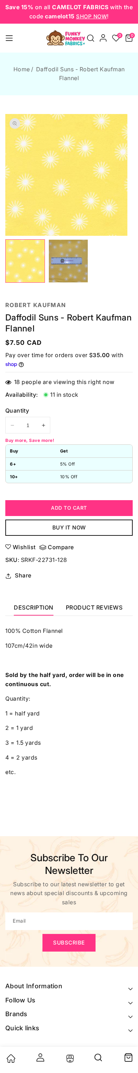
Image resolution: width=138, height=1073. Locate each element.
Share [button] (23, 575)
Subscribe (69, 942)
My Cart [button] (128, 1057)
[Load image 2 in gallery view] (68, 261)
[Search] (98, 1060)
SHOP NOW (91, 16)
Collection (69, 1058)
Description (33, 607)
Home (21, 69)
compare (61, 547)
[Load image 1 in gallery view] (25, 261)
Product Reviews (94, 607)
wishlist (24, 547)
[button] (90, 38)
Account (40, 1057)
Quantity (17, 410)
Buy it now (69, 527)
